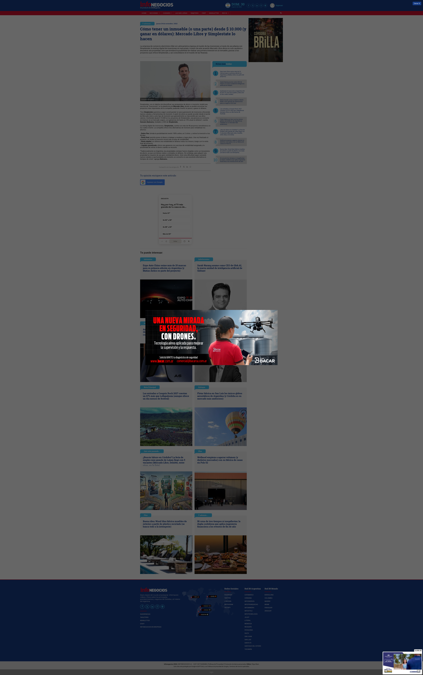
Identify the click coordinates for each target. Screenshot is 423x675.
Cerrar (416, 3)
